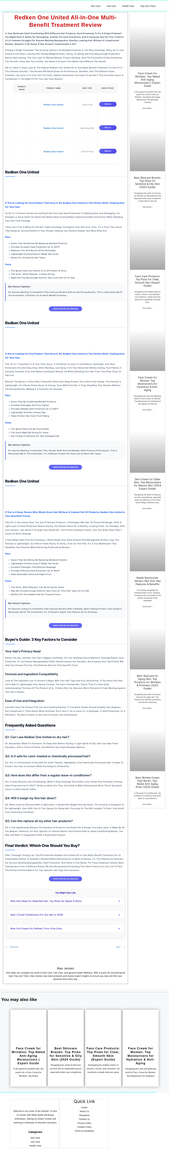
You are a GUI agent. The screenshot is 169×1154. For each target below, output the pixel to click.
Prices (108, 104)
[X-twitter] (143, 1133)
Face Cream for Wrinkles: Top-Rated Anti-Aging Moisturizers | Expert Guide (147, 79)
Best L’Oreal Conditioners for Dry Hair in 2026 (37, 914)
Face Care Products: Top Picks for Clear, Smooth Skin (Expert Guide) (147, 281)
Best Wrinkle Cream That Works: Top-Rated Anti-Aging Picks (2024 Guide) (147, 782)
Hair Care (111, 6)
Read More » (147, 108)
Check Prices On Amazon (65, 309)
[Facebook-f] (131, 1133)
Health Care (128, 6)
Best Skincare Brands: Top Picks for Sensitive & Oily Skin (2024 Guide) (147, 182)
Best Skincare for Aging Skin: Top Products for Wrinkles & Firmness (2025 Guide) (147, 682)
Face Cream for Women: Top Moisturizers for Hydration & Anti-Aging (147, 384)
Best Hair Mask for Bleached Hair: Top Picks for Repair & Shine (46, 901)
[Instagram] (137, 1133)
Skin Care (95, 6)
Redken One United (53, 105)
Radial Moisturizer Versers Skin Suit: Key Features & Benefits (147, 581)
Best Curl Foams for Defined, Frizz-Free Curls (36, 928)
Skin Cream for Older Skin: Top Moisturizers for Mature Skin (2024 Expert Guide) (147, 484)
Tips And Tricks (148, 6)
